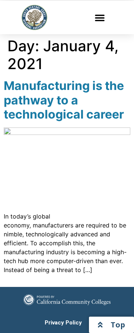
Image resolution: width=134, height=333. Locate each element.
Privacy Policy (63, 322)
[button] (100, 17)
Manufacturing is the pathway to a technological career (64, 100)
